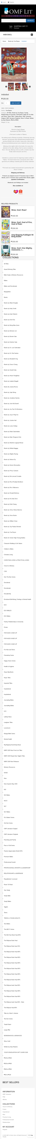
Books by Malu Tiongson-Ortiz (12, 437)
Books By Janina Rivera (11, 387)
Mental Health (8, 739)
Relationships (6, 1122)
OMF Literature (7, 1094)
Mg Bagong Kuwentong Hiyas (12, 744)
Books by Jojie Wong (10, 392)
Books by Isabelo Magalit (11, 381)
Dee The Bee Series (9, 577)
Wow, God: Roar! (19, 210)
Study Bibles (7, 901)
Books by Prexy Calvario (11, 470)
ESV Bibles (7, 616)
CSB (5, 571)
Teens (5, 912)
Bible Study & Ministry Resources (13, 275)
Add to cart (16, 103)
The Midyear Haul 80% (10, 1007)
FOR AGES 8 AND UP (10, 638)
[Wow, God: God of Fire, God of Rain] (5, 224)
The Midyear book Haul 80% (12, 985)
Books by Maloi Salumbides (12, 431)
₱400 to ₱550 (8, 1069)
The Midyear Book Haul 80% (12, 951)
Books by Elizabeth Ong (11, 359)
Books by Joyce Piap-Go (11, 414)
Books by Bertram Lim (10, 331)
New (5, 778)
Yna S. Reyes (21, 129)
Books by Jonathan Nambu (11, 398)
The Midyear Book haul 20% (12, 946)
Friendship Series (9, 655)
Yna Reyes (9, 110)
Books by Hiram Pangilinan (11, 375)
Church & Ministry (9, 566)
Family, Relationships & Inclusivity (13, 621)
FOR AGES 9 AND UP (10, 644)
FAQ (4, 1097)
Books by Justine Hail (10, 420)
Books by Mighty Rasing (11, 454)
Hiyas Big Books (8, 672)
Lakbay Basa (18, 116)
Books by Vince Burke (10, 515)
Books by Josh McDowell (11, 403)
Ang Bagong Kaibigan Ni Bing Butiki (22, 235)
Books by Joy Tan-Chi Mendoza (13, 409)
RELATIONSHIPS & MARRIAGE (13, 873)
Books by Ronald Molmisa (11, 493)
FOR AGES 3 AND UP (22, 114)
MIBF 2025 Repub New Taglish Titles (14, 756)
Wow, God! (7, 1041)
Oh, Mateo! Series (9, 817)
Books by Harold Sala (10, 370)
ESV (5, 605)
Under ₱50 (7, 1030)
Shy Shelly (7, 890)
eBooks (5, 1099)
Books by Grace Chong (10, 364)
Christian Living (8, 554)
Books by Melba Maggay (11, 448)
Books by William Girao (10, 521)
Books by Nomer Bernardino (12, 465)
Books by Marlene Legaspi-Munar (13, 442)
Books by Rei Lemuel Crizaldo (12, 476)
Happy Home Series (10, 661)
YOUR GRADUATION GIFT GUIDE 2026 (16, 1052)
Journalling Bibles (9, 705)
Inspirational (7, 689)
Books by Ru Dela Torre (11, 498)
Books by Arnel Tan (9, 319)
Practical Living (7, 1117)
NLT (5, 806)
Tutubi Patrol (7, 1024)
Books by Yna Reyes (14, 41)
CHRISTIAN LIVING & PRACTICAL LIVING (16, 560)
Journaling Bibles (9, 700)
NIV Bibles (7, 795)
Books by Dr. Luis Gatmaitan (12, 347)
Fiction (6, 627)
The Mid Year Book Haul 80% (12, 935)
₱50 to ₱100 (7, 1074)
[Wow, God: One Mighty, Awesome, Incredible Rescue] (5, 250)
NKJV (5, 800)
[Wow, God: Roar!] (5, 211)
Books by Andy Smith (10, 308)
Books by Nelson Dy (10, 459)
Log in (4, 2)
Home (4, 41)
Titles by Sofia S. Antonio (11, 1013)
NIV (5, 789)
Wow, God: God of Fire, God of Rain (21, 223)
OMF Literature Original (10, 828)
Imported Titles (8, 683)
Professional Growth (10, 862)
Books (6, 297)
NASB (6, 772)
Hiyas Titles (11, 116)
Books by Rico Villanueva (11, 487)
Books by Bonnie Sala (10, 336)
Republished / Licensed (10, 879)
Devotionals (7, 588)
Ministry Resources (9, 767)
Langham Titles (8, 722)
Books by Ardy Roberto (10, 314)
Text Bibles (7, 923)
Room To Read (25, 118)
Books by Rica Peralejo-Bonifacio (13, 482)
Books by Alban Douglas (11, 303)
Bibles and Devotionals (10, 286)
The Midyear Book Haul (10, 940)
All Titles (9, 112)
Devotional (7, 582)
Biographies (7, 291)
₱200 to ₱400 (8, 1063)
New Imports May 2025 (10, 784)
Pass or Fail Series (9, 845)
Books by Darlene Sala (10, 342)
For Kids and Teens (9, 649)
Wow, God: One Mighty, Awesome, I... (21, 249)
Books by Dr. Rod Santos (11, 353)
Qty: (2, 103)
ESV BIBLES (7, 610)
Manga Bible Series (9, 733)
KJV (5, 711)
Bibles (5, 280)
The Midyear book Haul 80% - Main (14, 1002)
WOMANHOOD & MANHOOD (13, 1035)
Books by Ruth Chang (10, 504)
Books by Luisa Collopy (10, 426)
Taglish (6, 907)
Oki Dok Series (8, 823)
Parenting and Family (10, 840)
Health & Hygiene (9, 666)
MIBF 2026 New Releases (11, 761)
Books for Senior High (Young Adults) (14, 537)
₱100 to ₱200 (14, 120)
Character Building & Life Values (13, 543)
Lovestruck (7, 728)
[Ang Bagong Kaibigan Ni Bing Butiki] (5, 237)
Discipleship (7, 593)
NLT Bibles (7, 812)
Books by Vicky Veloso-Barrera (13, 510)
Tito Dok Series (8, 1019)
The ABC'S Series (9, 929)
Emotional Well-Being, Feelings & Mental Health (17, 599)
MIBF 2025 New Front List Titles (13, 750)
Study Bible (7, 895)
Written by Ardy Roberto (11, 1047)
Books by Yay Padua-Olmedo (12, 526)
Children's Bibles (8, 549)
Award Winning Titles (10, 269)
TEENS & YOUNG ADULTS (12, 918)
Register (11, 2)
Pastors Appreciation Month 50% (13, 851)
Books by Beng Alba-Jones (11, 325)
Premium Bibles (8, 856)
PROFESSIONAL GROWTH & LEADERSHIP (17, 868)
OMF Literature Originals (13, 118)
